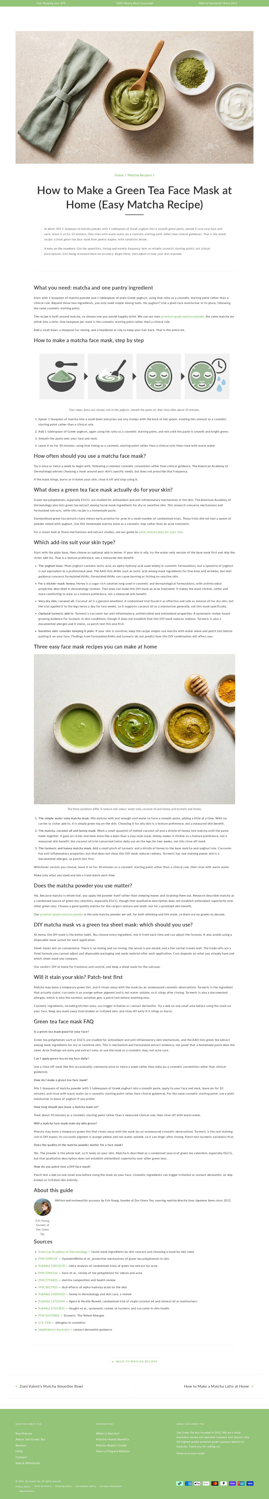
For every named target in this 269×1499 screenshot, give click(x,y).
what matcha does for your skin (161, 532)
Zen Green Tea (32, 1481)
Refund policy (26, 1491)
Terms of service (42, 1486)
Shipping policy (63, 1486)
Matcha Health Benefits (112, 1439)
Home (119, 175)
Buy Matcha (24, 1433)
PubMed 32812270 (51, 1265)
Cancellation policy (86, 1486)
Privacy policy (23, 1486)
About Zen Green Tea (30, 1439)
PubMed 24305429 (51, 1294)
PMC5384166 (48, 1272)
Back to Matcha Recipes (136, 1361)
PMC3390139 (48, 1258)
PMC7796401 (48, 1280)
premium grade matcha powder (182, 316)
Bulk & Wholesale (28, 1463)
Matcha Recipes (140, 175)
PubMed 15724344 (51, 1301)
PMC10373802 (48, 1315)
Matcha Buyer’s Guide (111, 1445)
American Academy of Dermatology (62, 1251)
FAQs (19, 1451)
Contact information (111, 1486)
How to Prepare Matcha (113, 1451)
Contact (21, 1457)
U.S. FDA (44, 1322)
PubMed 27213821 (51, 1308)
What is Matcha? (108, 1433)
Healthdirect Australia (53, 1329)
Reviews (21, 1445)
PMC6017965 (48, 1287)
